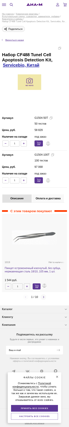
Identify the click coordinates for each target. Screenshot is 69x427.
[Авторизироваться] (58, 5)
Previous (26, 297)
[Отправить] (58, 350)
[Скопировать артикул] (51, 118)
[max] (55, 371)
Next (43, 297)
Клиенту (7, 317)
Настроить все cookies (34, 416)
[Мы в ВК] (28, 371)
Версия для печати (34, 423)
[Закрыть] (57, 376)
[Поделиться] (65, 48)
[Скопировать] (60, 48)
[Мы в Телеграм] (14, 371)
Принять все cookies (34, 408)
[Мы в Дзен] (42, 371)
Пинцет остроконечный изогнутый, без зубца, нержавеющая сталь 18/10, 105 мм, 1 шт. (33, 270)
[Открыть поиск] (11, 5)
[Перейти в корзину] (65, 5)
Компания (8, 324)
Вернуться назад (14, 40)
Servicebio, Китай (21, 65)
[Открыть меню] (4, 5)
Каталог (7, 309)
